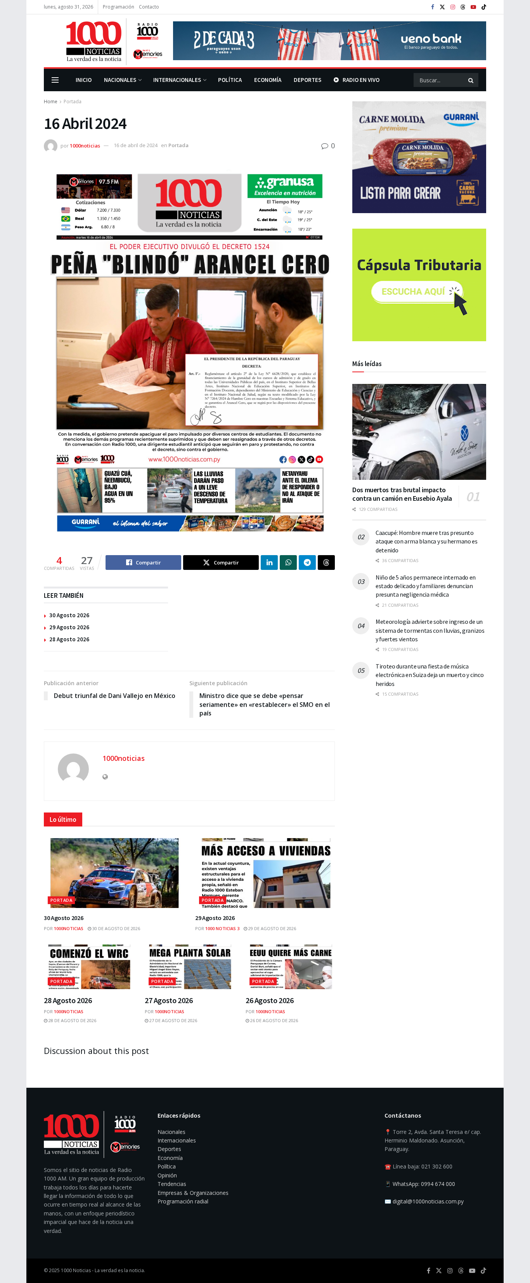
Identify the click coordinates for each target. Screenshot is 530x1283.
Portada (72, 101)
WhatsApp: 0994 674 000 (424, 1184)
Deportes (307, 79)
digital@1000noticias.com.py (428, 1201)
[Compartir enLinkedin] (269, 562)
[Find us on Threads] (463, 7)
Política (230, 79)
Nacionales (120, 79)
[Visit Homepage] (103, 40)
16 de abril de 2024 (136, 145)
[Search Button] (471, 80)
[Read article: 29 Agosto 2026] (265, 873)
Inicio (84, 79)
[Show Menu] (55, 80)
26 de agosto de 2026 (273, 1020)
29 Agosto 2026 (69, 627)
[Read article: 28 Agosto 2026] (88, 966)
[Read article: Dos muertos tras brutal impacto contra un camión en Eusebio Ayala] (419, 432)
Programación (118, 6)
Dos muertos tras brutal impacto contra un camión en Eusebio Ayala (402, 494)
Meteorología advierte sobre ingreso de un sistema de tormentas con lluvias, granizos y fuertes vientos (430, 630)
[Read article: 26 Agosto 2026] (290, 966)
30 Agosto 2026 (69, 615)
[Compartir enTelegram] (307, 562)
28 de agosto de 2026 (71, 1020)
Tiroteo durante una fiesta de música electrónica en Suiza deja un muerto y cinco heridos (429, 675)
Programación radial (183, 1201)
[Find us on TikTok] (484, 7)
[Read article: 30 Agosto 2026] (114, 873)
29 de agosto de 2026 (271, 928)
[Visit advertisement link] (329, 40)
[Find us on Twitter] (442, 7)
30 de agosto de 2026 (115, 928)
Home (50, 101)
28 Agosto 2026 (69, 639)
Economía (267, 79)
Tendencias (172, 1184)
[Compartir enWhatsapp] (288, 562)
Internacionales (177, 79)
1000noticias (85, 145)
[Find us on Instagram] (452, 7)
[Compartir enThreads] (326, 562)
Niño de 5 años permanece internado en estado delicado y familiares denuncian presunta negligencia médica (426, 586)
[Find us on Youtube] (473, 7)
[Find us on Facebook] (432, 7)
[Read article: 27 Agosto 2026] (189, 966)
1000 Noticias (76, 1270)
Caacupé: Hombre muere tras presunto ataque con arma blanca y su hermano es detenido (427, 541)
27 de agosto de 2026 (172, 1020)
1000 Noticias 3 (222, 928)
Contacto (149, 6)
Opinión (167, 1175)
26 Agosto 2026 (269, 1000)
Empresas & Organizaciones (193, 1192)
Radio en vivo (361, 79)
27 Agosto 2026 (168, 1000)
